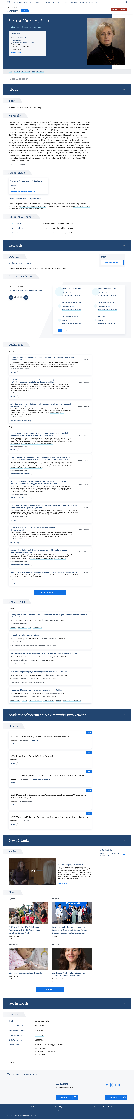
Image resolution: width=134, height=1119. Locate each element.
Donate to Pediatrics (119, 9)
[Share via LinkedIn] (17, 79)
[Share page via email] (23, 79)
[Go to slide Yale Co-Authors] (15, 297)
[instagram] (111, 1085)
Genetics (58, 700)
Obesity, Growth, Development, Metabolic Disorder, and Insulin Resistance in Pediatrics (43, 572)
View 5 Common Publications (107, 295)
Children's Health (52, 646)
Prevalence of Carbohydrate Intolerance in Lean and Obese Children (36, 690)
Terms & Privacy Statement (14, 1110)
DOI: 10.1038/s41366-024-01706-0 (43, 443)
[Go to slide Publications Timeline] (18, 297)
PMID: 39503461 (21, 514)
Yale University (35, 1110)
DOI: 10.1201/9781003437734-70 (32, 577)
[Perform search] (126, 2)
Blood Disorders (22, 627)
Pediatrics (12, 10)
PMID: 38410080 (35, 558)
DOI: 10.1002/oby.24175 (36, 492)
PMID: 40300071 (59, 388)
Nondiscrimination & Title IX (87, 1107)
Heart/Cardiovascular (35, 700)
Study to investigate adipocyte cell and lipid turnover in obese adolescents (38, 672)
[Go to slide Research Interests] (11, 297)
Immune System (37, 627)
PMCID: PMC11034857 (46, 558)
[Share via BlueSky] (20, 79)
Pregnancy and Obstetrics (37, 646)
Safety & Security (108, 1107)
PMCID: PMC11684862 (33, 514)
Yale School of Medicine (13, 7)
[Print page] (27, 79)
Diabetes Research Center (32, 204)
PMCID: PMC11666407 (23, 492)
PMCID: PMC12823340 (51, 366)
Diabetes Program (15, 204)
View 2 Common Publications (71, 309)
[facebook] (116, 1085)
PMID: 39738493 (15, 443)
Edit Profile (12, 1063)
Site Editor (34, 1107)
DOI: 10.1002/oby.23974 (60, 558)
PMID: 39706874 (66, 466)
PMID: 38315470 (22, 536)
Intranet (9, 1107)
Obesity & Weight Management (19, 646)
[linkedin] (120, 1085)
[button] (106, 41)
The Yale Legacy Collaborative (71, 864)
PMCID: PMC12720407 (16, 467)
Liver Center (61, 204)
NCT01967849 (53, 153)
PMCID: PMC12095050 (27, 443)
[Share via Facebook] (13, 79)
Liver (29, 627)
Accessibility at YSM (60, 1107)
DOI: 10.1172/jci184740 (25, 414)
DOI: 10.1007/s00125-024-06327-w (33, 467)
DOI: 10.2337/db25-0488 (65, 366)
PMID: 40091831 (54, 412)
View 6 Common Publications (71, 295)
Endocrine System (27, 682)
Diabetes (13, 627)
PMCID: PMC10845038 (34, 536)
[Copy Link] (123, 89)
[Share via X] (10, 79)
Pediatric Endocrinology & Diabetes (33, 206)
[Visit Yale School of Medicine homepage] (22, 1075)
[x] (107, 1085)
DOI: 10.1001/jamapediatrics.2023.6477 (52, 536)
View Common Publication (106, 324)
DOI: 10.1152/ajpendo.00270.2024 (49, 514)
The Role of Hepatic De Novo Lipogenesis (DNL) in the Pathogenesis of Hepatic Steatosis (43, 653)
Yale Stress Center (25, 209)
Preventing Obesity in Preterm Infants (24, 635)
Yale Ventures (38, 209)
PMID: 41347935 (40, 366)
